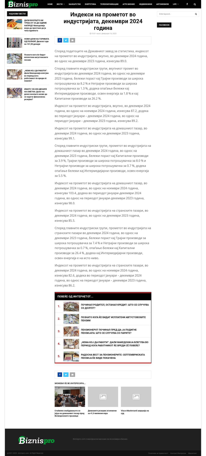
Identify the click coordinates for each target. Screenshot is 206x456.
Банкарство (75, 4)
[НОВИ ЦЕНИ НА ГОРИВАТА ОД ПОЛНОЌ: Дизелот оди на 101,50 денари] (14, 43)
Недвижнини (145, 4)
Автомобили (162, 4)
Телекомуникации (109, 4)
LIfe (174, 4)
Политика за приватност (158, 453)
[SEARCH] (196, 14)
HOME (50, 4)
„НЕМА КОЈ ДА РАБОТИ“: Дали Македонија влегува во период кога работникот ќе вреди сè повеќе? (36, 75)
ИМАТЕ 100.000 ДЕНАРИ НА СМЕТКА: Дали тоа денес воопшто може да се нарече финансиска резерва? (35, 94)
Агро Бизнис (129, 4)
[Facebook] (188, 4)
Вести (60, 4)
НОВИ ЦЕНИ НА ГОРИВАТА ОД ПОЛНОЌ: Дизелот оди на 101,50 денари (36, 41)
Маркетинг (192, 453)
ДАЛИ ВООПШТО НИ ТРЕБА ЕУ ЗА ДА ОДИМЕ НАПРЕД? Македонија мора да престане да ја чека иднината (35, 25)
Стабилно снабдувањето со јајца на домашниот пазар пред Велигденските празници (69, 413)
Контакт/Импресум (178, 453)
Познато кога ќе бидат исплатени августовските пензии (36, 57)
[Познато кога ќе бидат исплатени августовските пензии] (14, 58)
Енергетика (90, 4)
